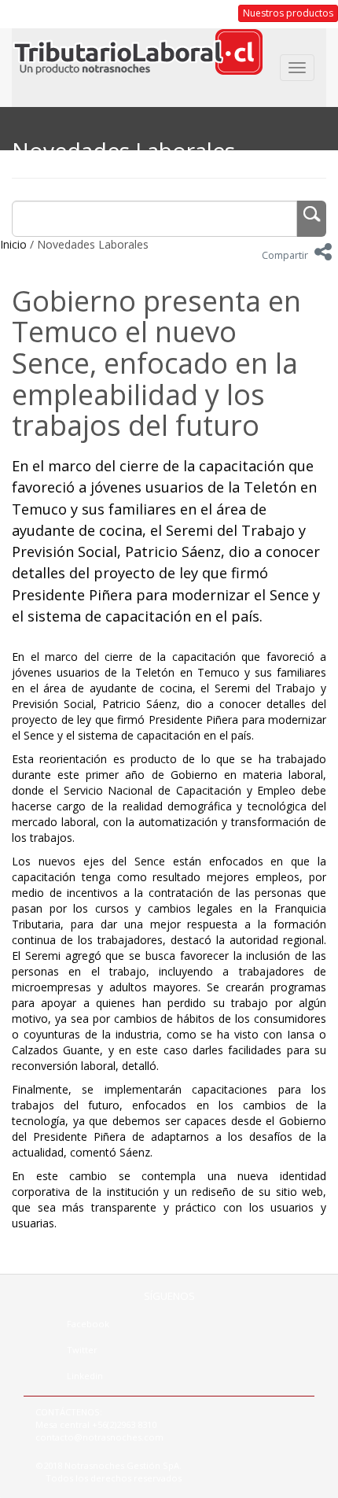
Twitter (82, 1350)
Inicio (13, 244)
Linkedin (85, 1376)
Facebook (88, 1324)
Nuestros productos (288, 13)
